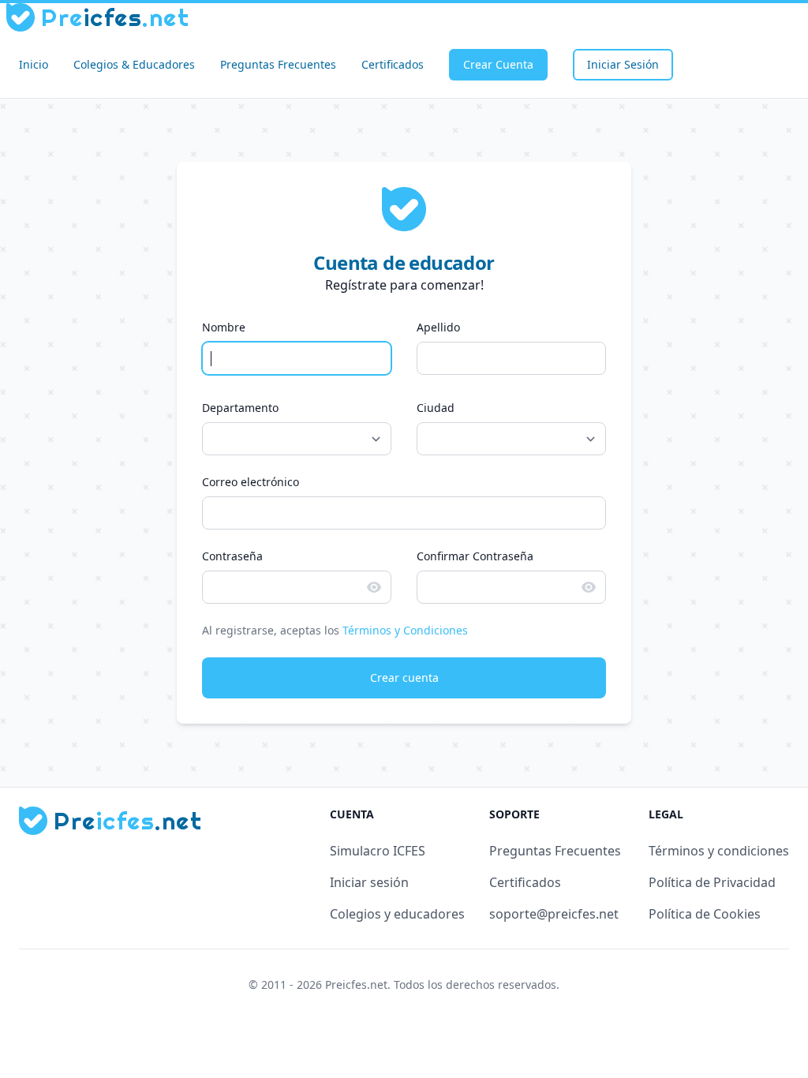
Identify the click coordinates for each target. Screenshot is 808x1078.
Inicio (33, 64)
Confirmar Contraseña (475, 555)
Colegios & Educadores (134, 64)
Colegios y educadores (397, 914)
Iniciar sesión (369, 882)
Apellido (438, 327)
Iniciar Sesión (623, 64)
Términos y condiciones (719, 850)
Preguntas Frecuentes (278, 64)
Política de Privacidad (712, 882)
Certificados (392, 64)
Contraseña (232, 555)
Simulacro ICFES (377, 850)
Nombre (223, 327)
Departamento (240, 407)
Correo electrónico (250, 481)
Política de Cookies (705, 914)
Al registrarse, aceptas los (335, 630)
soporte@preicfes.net (554, 914)
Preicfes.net (356, 984)
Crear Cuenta (498, 64)
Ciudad (435, 407)
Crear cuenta (404, 677)
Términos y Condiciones (405, 630)
